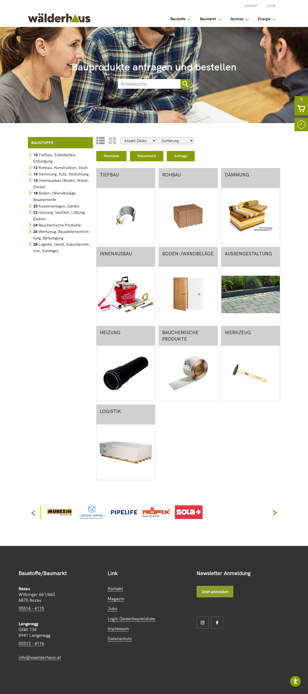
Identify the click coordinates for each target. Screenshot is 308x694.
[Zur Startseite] (59, 21)
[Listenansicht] (100, 140)
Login (271, 5)
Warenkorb (146, 156)
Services (237, 19)
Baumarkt (208, 19)
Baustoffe (178, 19)
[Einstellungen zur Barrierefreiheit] (295, 681)
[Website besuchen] (59, 517)
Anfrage (180, 156)
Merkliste (111, 156)
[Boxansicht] (112, 140)
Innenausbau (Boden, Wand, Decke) (61, 183)
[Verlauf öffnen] (301, 124)
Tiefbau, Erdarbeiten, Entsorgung (54, 158)
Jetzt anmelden (215, 591)
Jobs (112, 608)
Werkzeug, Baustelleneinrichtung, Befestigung (61, 234)
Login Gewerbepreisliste (131, 618)
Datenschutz (120, 638)
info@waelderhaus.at (40, 657)
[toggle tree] (189, 19)
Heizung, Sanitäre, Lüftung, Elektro (59, 215)
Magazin (116, 598)
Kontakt (251, 5)
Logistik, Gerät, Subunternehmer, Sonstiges (61, 247)
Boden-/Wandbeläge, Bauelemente (55, 196)
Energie (264, 19)
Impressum (118, 628)
